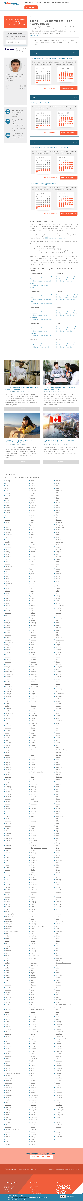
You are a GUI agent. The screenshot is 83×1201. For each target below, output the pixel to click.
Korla (32, 630)
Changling (8, 632)
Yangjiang (58, 897)
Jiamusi (33, 481)
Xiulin (57, 865)
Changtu (7, 645)
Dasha (7, 723)
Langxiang (33, 662)
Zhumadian (59, 1124)
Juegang (33, 605)
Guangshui (8, 921)
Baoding (7, 542)
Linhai (32, 750)
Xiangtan (58, 752)
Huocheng (8, 1127)
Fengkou (7, 840)
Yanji (57, 909)
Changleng (8, 627)
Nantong (33, 921)
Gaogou (7, 897)
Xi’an (57, 745)
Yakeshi (58, 884)
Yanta (57, 916)
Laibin (32, 645)
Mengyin (33, 850)
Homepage (33, 17)
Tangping (58, 608)
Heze (7, 1041)
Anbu (6, 488)
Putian (32, 1004)
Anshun (7, 508)
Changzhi (8, 647)
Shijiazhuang (59, 490)
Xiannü (58, 765)
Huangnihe (8, 1083)
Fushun (7, 870)
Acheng (7, 481)
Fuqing (7, 867)
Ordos (32, 953)
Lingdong (33, 743)
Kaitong (33, 615)
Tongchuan (59, 637)
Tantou (58, 615)
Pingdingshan (34, 965)
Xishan (57, 862)
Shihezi (58, 488)
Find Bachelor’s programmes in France (67, 311)
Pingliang (33, 970)
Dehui (7, 747)
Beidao (7, 569)
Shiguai (58, 486)
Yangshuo (58, 904)
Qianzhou (33, 1019)
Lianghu (33, 694)
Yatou (57, 929)
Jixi (31, 603)
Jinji (31, 569)
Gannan (7, 889)
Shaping (33, 1137)
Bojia (6, 596)
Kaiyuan (33, 618)
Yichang (58, 936)
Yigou (57, 948)
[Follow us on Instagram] (63, 1193)
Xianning (58, 762)
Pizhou (33, 987)
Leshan (33, 689)
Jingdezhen (34, 549)
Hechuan (8, 1009)
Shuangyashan (60, 527)
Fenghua (7, 836)
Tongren (58, 647)
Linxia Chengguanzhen (37, 772)
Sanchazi (33, 1080)
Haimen (7, 975)
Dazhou (7, 745)
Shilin (57, 493)
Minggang (33, 858)
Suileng (58, 561)
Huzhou (7, 1137)
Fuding (7, 858)
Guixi (6, 943)
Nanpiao (33, 914)
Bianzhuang (8, 583)
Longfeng (33, 787)
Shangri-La (34, 1110)
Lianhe (32, 698)
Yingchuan (59, 958)
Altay (6, 486)
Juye (32, 608)
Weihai (57, 681)
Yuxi (57, 1014)
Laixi (32, 650)
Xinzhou (58, 855)
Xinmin (57, 828)
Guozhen (8, 951)
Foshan (7, 853)
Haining (7, 978)
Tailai (57, 591)
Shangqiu (33, 1105)
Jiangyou (33, 498)
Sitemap (77, 1169)
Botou (7, 603)
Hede (7, 1014)
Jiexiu (32, 530)
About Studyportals (9, 1186)
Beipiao (7, 576)
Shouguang (59, 520)
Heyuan (7, 1039)
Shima (57, 498)
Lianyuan (33, 708)
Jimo (32, 539)
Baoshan (8, 547)
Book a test (30, 7)
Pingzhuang (34, 985)
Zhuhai (58, 1117)
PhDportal (32, 1189)
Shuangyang (59, 525)
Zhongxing (59, 1095)
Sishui (57, 537)
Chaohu (7, 652)
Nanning (33, 911)
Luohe (32, 814)
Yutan (57, 1012)
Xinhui (57, 821)
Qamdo (33, 1012)
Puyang (33, 1007)
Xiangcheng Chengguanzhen (64, 750)
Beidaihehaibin (9, 566)
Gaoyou (7, 904)
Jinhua (32, 561)
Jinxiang (33, 581)
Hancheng (8, 985)
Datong (7, 730)
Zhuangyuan (59, 1115)
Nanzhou (33, 929)
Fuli (6, 862)
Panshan (33, 958)
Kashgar (33, 627)
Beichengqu (8, 564)
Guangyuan (8, 924)
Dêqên (7, 752)
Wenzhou (58, 701)
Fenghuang (8, 838)
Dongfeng (8, 774)
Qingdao (33, 1022)
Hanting (7, 1000)
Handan (7, 992)
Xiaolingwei (59, 777)
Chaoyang (8, 654)
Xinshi (57, 836)
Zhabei (58, 1026)
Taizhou (58, 601)
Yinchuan (58, 955)
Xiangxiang (59, 755)
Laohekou (33, 674)
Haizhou (7, 980)
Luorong (33, 816)
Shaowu (33, 1132)
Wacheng (58, 664)
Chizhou (7, 684)
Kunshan (33, 637)
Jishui (32, 591)
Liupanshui (34, 784)
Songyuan (58, 552)
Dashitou (8, 728)
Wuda (57, 711)
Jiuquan (33, 598)
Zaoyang (58, 1022)
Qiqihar (33, 1056)
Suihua (58, 559)
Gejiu (6, 909)
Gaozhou (8, 907)
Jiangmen (33, 488)
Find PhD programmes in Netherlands (41, 319)
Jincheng (33, 547)
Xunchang (58, 882)
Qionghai (33, 1048)
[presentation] (6, 66)
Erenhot (7, 816)
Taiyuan (58, 598)
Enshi (7, 811)
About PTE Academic (42, 3)
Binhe (7, 588)
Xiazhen (58, 787)
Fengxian (8, 845)
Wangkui (58, 669)
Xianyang (58, 772)
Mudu (32, 882)
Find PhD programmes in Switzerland (40, 335)
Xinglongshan (59, 816)
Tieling (57, 635)
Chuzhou (8, 691)
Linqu (32, 762)
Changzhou (8, 650)
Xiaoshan (58, 779)
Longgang (33, 789)
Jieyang (33, 532)
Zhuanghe (59, 1112)
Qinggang (33, 1024)
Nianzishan (34, 938)
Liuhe (32, 782)
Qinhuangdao (34, 1041)
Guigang (7, 933)
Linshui (33, 765)
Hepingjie (8, 1034)
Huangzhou (8, 1095)
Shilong (58, 495)
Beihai (7, 571)
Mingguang (34, 860)
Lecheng (33, 679)
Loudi (32, 799)
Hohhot (7, 1044)
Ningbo (33, 941)
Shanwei (33, 1127)
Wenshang (59, 696)
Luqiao (33, 826)
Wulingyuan (59, 720)
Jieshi (32, 525)
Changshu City (9, 642)
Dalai (6, 698)
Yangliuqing (59, 899)
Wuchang (58, 703)
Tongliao (58, 645)
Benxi (7, 581)
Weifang (58, 679)
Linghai (33, 745)
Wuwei (57, 725)
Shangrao (33, 1107)
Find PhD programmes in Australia (39, 347)
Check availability (67, 88)
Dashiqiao (8, 725)
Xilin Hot (58, 799)
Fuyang (7, 875)
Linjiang (33, 752)
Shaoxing (33, 1134)
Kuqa (32, 642)
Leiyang (33, 681)
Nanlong (33, 907)
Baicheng (8, 520)
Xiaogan (58, 774)
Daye (6, 740)
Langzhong (34, 664)
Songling (58, 544)
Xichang (58, 791)
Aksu (6, 483)
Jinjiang (32, 571)
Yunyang (58, 1007)
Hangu (7, 995)
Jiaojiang (33, 503)
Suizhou (58, 569)
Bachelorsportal (34, 1186)
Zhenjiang (58, 1073)
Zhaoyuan (59, 1061)
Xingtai (57, 818)
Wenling (58, 691)
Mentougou (34, 853)
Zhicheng (58, 1080)
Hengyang (8, 1031)
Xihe (57, 796)
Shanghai (33, 1100)
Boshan (7, 601)
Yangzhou (58, 907)
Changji (7, 625)
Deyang (7, 757)
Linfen (32, 738)
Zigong (58, 1132)
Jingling (32, 554)
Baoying (7, 552)
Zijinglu (58, 1134)
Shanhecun (34, 1119)
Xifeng (57, 794)
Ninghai (33, 946)
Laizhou (33, 654)
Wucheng (58, 706)
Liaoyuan (33, 720)
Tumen (58, 654)
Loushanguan (35, 801)
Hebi (6, 1007)
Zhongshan (59, 1088)
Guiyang (7, 946)
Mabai (32, 833)
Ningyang (33, 951)
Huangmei (8, 1080)
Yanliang (58, 914)
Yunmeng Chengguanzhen (63, 1004)
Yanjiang (58, 911)
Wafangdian (59, 667)
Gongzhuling (9, 916)
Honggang (8, 1046)
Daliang (7, 706)
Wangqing (58, 672)
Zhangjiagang (59, 1031)
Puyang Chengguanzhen (37, 1009)
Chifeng (7, 681)
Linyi (32, 774)
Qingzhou (33, 1039)
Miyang (33, 875)
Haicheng (8, 960)
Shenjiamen (34, 1144)
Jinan (32, 542)
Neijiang (33, 933)
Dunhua (7, 801)
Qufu (32, 1061)
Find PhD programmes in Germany (66, 281)
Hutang (7, 1134)
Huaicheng (8, 1063)
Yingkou (58, 960)
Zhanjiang (58, 1046)
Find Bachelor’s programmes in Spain (66, 343)
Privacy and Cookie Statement (61, 1169)
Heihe (7, 1022)
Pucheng (33, 992)
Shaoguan (33, 1129)
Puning (32, 1000)
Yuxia (57, 1017)
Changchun (8, 620)
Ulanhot (58, 659)
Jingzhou (33, 559)
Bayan (7, 554)
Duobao (7, 804)
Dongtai (7, 791)
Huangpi (7, 1085)
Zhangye (58, 1041)
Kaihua (33, 613)
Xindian (58, 809)
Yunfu (57, 1002)
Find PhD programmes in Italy (64, 331)
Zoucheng (59, 1137)
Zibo (57, 1129)
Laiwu (32, 647)
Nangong (33, 902)
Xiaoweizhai (59, 784)
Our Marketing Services (10, 1188)
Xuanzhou (59, 875)
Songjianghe (59, 542)
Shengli (33, 1142)
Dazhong (8, 743)
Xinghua (58, 814)
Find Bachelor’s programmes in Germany (67, 277)
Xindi (57, 806)
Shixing (58, 510)
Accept (63, 1196)
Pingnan (33, 973)
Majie (32, 838)
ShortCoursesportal (35, 1191)
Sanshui (33, 1085)
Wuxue (58, 733)
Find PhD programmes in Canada (65, 299)
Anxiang (7, 510)
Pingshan (33, 975)
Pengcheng (34, 963)
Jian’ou (32, 483)
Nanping (33, 916)
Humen (7, 1122)
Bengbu (7, 579)
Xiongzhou (59, 860)
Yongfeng (58, 978)
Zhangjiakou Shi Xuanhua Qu (64, 1039)
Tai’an (57, 583)
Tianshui (58, 630)
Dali (6, 701)
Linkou (32, 755)
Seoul (33, 142)
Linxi (32, 769)
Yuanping (58, 982)
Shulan (58, 530)
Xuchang (58, 877)
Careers (6, 1189)
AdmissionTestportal (35, 1193)
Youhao (58, 980)
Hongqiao (8, 1051)
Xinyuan (58, 850)
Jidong (32, 520)
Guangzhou (8, 926)
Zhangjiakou (59, 1036)
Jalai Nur (7, 1139)
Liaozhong (34, 723)
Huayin (7, 1100)
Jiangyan (33, 493)
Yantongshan (59, 921)
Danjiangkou (9, 713)
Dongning (8, 787)
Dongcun (8, 769)
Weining (58, 686)
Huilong (7, 1110)
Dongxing (8, 794)
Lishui (32, 779)
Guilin (7, 936)
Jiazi (32, 517)
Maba (32, 831)
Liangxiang (34, 696)
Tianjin (57, 625)
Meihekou (33, 843)
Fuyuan (7, 884)
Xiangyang (58, 757)
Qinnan (33, 1044)
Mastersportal (34, 1188)
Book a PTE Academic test (41, 1157)
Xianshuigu (59, 767)
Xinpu (57, 831)
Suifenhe (58, 557)
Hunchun (8, 1124)
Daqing (7, 720)
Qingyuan (33, 1036)
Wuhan (58, 716)
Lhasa (32, 691)
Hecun (7, 1012)
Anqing (7, 500)
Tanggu (58, 603)
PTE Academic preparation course (55, 238)
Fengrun (7, 843)
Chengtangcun (9, 669)
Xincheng (58, 804)
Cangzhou (8, 613)
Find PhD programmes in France (65, 315)
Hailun (7, 973)
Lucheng (33, 809)
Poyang (33, 990)
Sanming (33, 1083)
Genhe (7, 911)
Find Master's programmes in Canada (66, 297)
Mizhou (33, 877)
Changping (8, 635)
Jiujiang (32, 593)
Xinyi (57, 845)
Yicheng (58, 938)
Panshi (32, 960)
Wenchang (59, 689)
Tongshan (58, 650)
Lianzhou (33, 711)
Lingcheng (33, 740)
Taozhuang (59, 618)
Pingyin (33, 982)
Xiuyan (57, 867)
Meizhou (33, 845)
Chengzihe (8, 676)
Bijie (6, 586)
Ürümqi (58, 662)
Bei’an (7, 559)
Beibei (7, 561)
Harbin (33, 98)
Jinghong (33, 552)
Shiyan (57, 512)
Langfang (33, 657)
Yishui (57, 968)
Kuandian (33, 632)
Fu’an (7, 855)
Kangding (33, 623)
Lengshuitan (34, 686)
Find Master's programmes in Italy (65, 329)
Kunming (33, 635)
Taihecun (58, 586)
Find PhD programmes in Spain (64, 347)
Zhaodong (59, 1051)
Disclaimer (51, 1169)
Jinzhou (33, 583)
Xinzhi (57, 853)
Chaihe (7, 618)
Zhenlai (58, 1075)
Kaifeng (33, 610)
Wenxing (58, 698)
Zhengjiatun (59, 1068)
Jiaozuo (33, 508)
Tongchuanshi (60, 640)
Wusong (58, 723)
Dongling (7, 784)
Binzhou (7, 591)
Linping (33, 757)
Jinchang (33, 544)
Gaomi (7, 899)
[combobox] (16, 42)
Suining (58, 564)
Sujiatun (58, 571)
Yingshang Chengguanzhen (63, 963)
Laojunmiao (34, 676)
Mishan (33, 872)
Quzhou (33, 1066)
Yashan (58, 926)
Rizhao (33, 1073)
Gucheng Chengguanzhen (12, 931)
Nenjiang (33, 936)
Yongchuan (59, 975)
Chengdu (8, 664)
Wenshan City (59, 694)
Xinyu (57, 848)
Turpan (58, 657)
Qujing (32, 1063)
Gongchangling (9, 914)
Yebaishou (59, 931)
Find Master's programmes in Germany (67, 279)
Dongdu (7, 772)
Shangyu (33, 1112)
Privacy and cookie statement (21, 1197)
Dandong (8, 711)
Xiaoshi (58, 782)
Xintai (57, 838)
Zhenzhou (59, 1078)
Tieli (57, 632)
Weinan (58, 684)
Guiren (7, 941)
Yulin (57, 995)
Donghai (7, 779)
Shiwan (58, 508)
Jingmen (33, 557)
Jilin (31, 537)
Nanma (33, 909)
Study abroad (28, 3)
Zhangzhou (59, 1044)
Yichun (57, 943)
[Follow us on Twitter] (58, 1193)
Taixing (58, 596)
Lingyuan (33, 747)
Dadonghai (8, 694)
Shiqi (57, 500)
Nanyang (33, 924)
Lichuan (33, 730)
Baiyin (7, 537)
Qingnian (33, 1026)
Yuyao (57, 1019)
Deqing (7, 755)
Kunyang (33, 640)
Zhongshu (59, 1090)
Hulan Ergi (8, 1119)
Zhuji (57, 1119)
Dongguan (8, 777)
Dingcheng (8, 762)
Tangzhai (58, 613)
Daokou (7, 718)
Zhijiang (58, 1085)
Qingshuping (34, 1031)
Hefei (7, 1017)
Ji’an (6, 1142)
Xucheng (58, 880)
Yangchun (58, 889)
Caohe (7, 615)
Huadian (47, 17)
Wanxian (58, 676)
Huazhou (8, 1102)
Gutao (7, 955)
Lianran (33, 703)
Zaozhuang (59, 1024)
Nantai (32, 919)
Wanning (58, 674)
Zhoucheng (59, 1097)
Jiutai (32, 601)
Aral (6, 515)
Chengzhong (9, 674)
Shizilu (57, 515)
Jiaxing (32, 512)
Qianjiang (33, 1017)
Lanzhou (33, 672)
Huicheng (8, 1107)
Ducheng (8, 799)
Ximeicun (58, 801)
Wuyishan (58, 738)
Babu (7, 517)
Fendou (7, 828)
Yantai (57, 919)
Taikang (58, 588)
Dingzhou (8, 767)
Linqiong (33, 760)
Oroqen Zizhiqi (35, 955)
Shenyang (34, 53)
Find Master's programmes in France (66, 313)
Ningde (33, 943)
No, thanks (70, 1196)
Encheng (7, 809)
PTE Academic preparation (60, 3)
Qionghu (33, 1051)
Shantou (33, 1124)
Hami (6, 982)
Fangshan (8, 821)
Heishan (7, 1024)
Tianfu (57, 623)
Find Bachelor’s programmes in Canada (67, 295)
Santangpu (34, 1088)
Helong (7, 1026)
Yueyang (58, 992)
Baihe (7, 522)
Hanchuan (8, 990)
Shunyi (57, 532)
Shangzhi (33, 1115)
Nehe (32, 931)
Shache (33, 1093)
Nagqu (32, 887)
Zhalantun (59, 1029)
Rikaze (32, 1071)
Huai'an (7, 1058)
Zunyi (57, 1139)
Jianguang (33, 490)
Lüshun (33, 828)
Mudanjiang (34, 880)
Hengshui (8, 1029)
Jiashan (33, 510)
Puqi (32, 1002)
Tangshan (58, 610)
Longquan (33, 796)
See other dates (49, 88)
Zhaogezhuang (60, 1053)
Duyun (7, 806)
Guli (6, 948)
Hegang (7, 1019)
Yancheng (58, 887)
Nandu (33, 897)
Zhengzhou (59, 1071)
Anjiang (7, 493)
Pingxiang (33, 978)
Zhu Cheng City (60, 1110)
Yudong (58, 990)
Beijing (7, 574)
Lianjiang (33, 701)
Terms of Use (71, 1169)
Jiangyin (33, 495)
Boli (6, 598)
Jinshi (32, 579)
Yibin (57, 933)
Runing (32, 1075)
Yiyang (57, 973)
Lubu (32, 806)
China (40, 17)
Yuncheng (58, 1000)
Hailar (7, 968)
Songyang (58, 549)
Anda (6, 490)
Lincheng (33, 735)
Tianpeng (58, 627)
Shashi (32, 1139)
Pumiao (33, 997)
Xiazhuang (59, 789)
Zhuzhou (58, 1127)
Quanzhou (34, 1058)
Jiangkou (33, 486)
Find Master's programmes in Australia (41, 345)
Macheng (33, 836)
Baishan (7, 532)
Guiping (7, 938)
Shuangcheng (59, 522)
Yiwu (57, 970)
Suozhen (58, 574)
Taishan (58, 593)
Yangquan (58, 902)
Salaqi (32, 1078)
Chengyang (8, 672)
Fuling (7, 865)
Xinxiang (58, 840)
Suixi (57, 566)
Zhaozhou (59, 1066)
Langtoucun (34, 659)
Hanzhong (8, 1002)
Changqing (8, 637)
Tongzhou (59, 652)
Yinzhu (57, 965)
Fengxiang (8, 848)
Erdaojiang (8, 814)
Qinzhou (33, 1046)
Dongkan (8, 782)
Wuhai (57, 713)
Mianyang (33, 855)
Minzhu (33, 870)
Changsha (8, 640)
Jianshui (33, 500)
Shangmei (33, 1102)
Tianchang (59, 620)
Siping (57, 534)
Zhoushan (59, 1105)
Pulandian (33, 995)
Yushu (57, 1009)
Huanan (7, 1075)
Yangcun (58, 892)
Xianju (57, 760)
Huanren (8, 1097)
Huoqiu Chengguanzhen (12, 1129)
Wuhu (57, 718)
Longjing (33, 794)
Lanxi (32, 667)
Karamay (33, 625)
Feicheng (8, 823)
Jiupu (32, 596)
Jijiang (32, 534)
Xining (57, 823)
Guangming (8, 919)
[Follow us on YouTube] (68, 1187)
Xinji (57, 826)
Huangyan (8, 1093)
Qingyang (33, 1034)
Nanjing (33, 904)
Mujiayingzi (34, 884)
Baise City (8, 530)
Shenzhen (58, 483)
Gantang (7, 892)
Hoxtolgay (8, 1056)
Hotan (7, 1053)
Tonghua (58, 642)
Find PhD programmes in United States (41, 303)
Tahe (57, 581)
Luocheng (33, 811)
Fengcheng (8, 833)
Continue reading (35, 35)
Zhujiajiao (58, 1122)
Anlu (6, 498)
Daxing (7, 738)
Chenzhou (8, 679)
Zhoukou (58, 1102)
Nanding (33, 894)
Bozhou (7, 605)
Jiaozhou (33, 505)
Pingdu (32, 968)
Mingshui (33, 862)
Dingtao (7, 765)
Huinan (7, 1112)
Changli (7, 630)
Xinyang (58, 843)
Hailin (7, 970)
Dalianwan (8, 708)
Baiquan (7, 527)
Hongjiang (8, 1048)
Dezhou (7, 760)
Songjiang (58, 539)
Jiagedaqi (8, 1144)
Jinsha (32, 576)
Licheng (33, 725)
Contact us (7, 1191)
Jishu (32, 588)
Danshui (7, 716)
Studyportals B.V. (33, 1169)
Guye (6, 958)
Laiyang (33, 652)
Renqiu (33, 1068)
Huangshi (8, 1090)
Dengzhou (8, 750)
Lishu (32, 777)
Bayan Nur (8, 557)
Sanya (32, 1090)
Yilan (57, 951)
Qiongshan (34, 1053)
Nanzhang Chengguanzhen (38, 926)
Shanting (33, 1122)
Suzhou (58, 576)
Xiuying (58, 870)
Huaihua (7, 1068)
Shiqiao (58, 503)
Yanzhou (58, 924)
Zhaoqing (58, 1056)
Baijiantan (8, 525)
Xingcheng (59, 811)
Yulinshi (58, 997)
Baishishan (8, 534)
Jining (32, 564)
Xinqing (58, 833)
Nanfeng (33, 899)
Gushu (7, 953)
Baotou (7, 549)
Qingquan (33, 1029)
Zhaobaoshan (60, 1048)
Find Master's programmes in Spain (66, 345)
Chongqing (8, 689)
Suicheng (58, 554)
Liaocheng (34, 716)
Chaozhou (8, 659)
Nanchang (34, 889)
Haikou (7, 963)
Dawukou (8, 735)
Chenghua (8, 667)
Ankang (7, 495)
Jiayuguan (33, 515)
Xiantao (58, 769)
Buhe (7, 608)
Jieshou (33, 527)
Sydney (21, 88)
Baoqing (7, 544)
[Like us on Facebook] (58, 1187)
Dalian (7, 703)
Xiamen (58, 747)
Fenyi (6, 850)
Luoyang (33, 818)
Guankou (8, 929)
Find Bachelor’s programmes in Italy (66, 327)
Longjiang (33, 791)
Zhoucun (58, 1100)
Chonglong (8, 686)
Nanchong (34, 892)
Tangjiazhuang (60, 605)
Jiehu (32, 522)
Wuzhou (58, 743)
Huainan (7, 1071)
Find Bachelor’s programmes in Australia (41, 343)
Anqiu (7, 503)
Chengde (8, 662)
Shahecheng (34, 1095)
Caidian (7, 610)
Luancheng (34, 804)
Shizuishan (59, 517)
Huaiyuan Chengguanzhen (13, 1073)
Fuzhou (7, 887)
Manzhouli (34, 840)
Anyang (7, 512)
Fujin (6, 860)
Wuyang (58, 735)
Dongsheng (8, 789)
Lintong (33, 767)
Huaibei (7, 1061)
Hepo (7, 1036)
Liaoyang (33, 718)
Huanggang (8, 1078)
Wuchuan (58, 708)
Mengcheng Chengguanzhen (39, 848)
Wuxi (57, 728)
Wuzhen (58, 740)
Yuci (57, 987)
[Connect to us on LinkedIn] (63, 1187)
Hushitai (7, 1132)
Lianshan (33, 706)
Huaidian (8, 1066)
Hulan (7, 1117)
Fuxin (7, 872)
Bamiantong (8, 539)
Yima (57, 953)
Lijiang (32, 733)
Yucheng (58, 985)
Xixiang (58, 872)
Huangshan (8, 1088)
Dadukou (8, 696)
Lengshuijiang (34, 684)
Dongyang (8, 796)
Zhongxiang (59, 1093)
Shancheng (34, 1097)
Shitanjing (58, 505)
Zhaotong (58, 1058)
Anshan (7, 505)
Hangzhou (8, 997)
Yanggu (58, 894)
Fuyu (6, 880)
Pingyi (32, 980)
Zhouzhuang (59, 1107)
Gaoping (7, 902)
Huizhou (7, 1115)
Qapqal (33, 1014)
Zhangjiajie (59, 1034)
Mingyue (33, 867)
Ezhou (7, 818)
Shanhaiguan (34, 1117)
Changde (8, 623)
